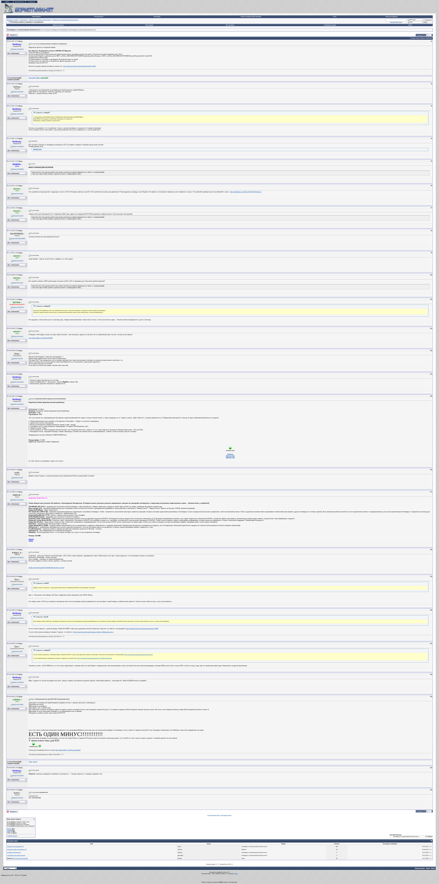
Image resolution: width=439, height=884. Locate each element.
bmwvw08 (32, 78)
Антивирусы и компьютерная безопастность (65, 20)
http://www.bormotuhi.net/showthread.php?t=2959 (142, 628)
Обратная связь (420, 868)
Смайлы (9, 830)
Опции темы (415, 38)
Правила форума (58, 25)
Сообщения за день (330, 25)
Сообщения (31, 2)
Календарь (157, 16)
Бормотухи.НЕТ (14, 20)
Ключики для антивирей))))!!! (15, 846)
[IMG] (8, 831)
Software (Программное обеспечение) (40, 20)
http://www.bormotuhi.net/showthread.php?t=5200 (79, 66)
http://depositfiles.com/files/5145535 (41, 338)
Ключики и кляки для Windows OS (17, 849)
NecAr (35, 762)
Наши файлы (36, 16)
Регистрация (149, 25)
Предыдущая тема (213, 815)
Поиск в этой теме (426, 38)
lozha (30, 762)
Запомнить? (428, 20)
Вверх (433, 868)
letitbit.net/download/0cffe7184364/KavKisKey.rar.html (46, 568)
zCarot (236, 873)
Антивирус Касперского (14, 852)
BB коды (9, 828)
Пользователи (98, 16)
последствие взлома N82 (20, 858)
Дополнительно (19, 2)
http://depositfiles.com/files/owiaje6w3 (67, 750)
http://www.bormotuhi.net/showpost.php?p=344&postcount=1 (93, 632)
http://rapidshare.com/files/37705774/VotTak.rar (245, 192)
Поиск (410, 25)
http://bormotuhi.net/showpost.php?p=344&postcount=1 (94, 658)
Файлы (7, 2)
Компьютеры (23, 20)
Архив (428, 868)
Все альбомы (230, 25)
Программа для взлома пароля (16, 855)
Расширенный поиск (396, 22)
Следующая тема (225, 815)
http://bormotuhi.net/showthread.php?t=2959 (139, 654)
